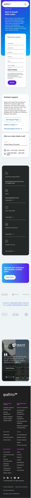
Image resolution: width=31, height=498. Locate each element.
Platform (19, 457)
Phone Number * (11, 65)
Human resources (22, 445)
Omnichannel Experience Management (20, 412)
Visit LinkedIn (8, 251)
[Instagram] (4, 478)
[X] (11, 478)
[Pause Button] (6, 377)
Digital (19, 442)
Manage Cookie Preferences (11, 493)
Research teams (21, 437)
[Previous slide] (20, 377)
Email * (9, 61)
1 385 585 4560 (12, 153)
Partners (19, 467)
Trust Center (20, 470)
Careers (19, 460)
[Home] (7, 4)
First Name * (11, 43)
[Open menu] (25, 4)
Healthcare (6, 434)
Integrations (20, 465)
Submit (12, 82)
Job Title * (10, 56)
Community (6, 452)
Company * (10, 52)
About (18, 452)
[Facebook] (8, 478)
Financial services (8, 437)
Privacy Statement (8, 487)
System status (7, 473)
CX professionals (21, 434)
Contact (19, 454)
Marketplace (20, 462)
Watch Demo (10, 368)
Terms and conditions (21, 487)
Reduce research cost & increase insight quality (8, 418)
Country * (10, 67)
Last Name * (10, 47)
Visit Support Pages (12, 119)
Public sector (7, 440)
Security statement (8, 490)
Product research (22, 440)
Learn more (8, 200)
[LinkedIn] (15, 478)
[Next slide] (25, 377)
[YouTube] (18, 478)
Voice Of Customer (22, 407)
